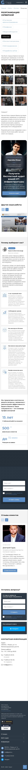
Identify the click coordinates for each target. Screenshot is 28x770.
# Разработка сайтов (10, 51)
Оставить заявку (14, 499)
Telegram (6, 759)
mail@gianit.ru (7, 665)
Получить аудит (14, 193)
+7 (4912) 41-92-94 (8, 660)
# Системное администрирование (10, 21)
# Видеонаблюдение (10, 32)
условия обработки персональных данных (13, 493)
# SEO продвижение (10, 46)
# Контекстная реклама (11, 41)
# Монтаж (6, 36)
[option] (14, 222)
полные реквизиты (6, 710)
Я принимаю (8, 493)
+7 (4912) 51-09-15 (8, 655)
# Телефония (7, 27)
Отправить (14, 612)
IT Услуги (4, 734)
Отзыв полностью (10, 570)
